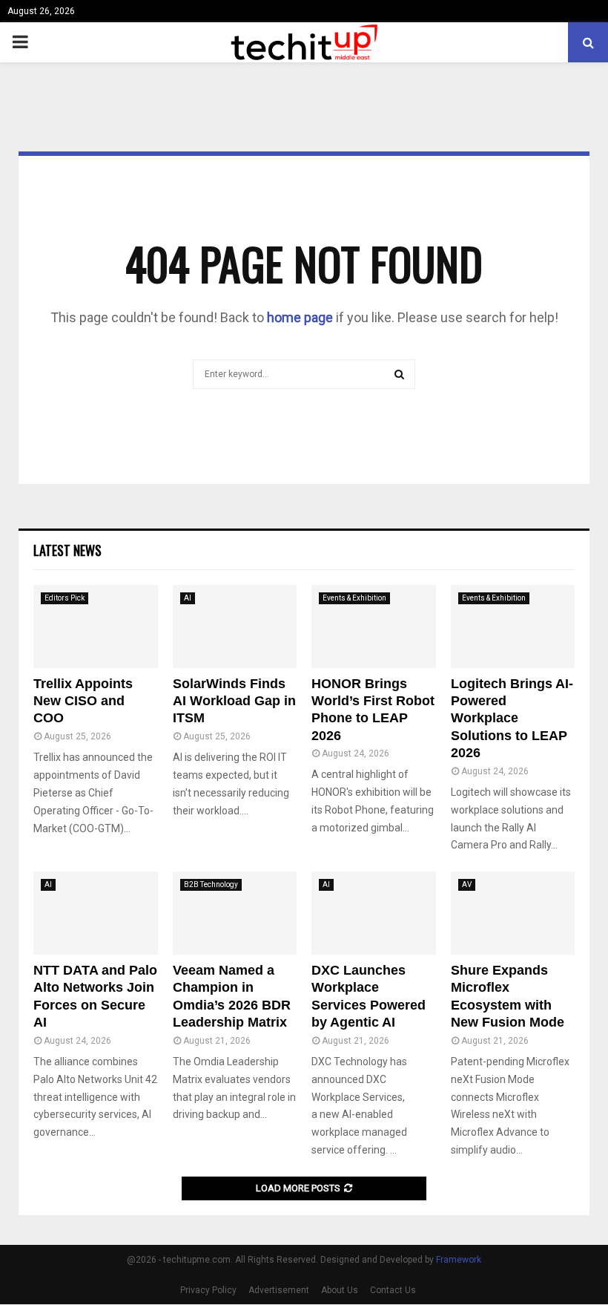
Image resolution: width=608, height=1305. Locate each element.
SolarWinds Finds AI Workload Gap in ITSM (234, 701)
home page (300, 317)
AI (187, 598)
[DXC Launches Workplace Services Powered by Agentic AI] (373, 913)
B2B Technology (211, 884)
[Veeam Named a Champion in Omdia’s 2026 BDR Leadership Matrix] (235, 913)
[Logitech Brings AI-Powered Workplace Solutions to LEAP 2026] (513, 626)
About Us (339, 1290)
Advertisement (278, 1290)
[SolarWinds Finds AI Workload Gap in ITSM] (235, 626)
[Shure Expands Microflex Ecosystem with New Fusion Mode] (513, 913)
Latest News (67, 550)
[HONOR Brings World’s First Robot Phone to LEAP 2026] (373, 626)
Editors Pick (64, 598)
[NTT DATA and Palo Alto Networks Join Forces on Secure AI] (95, 913)
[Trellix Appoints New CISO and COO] (95, 626)
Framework (458, 1260)
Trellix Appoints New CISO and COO (83, 701)
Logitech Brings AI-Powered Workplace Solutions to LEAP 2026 (512, 718)
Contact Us (393, 1290)
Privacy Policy (208, 1290)
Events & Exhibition (354, 598)
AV (467, 884)
